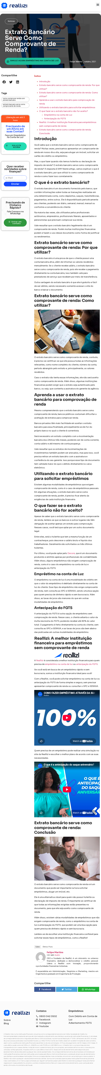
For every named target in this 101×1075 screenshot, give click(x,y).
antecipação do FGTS (87, 664)
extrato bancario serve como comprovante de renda (14, 105)
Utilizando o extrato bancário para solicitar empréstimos (67, 107)
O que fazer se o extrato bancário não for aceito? (63, 111)
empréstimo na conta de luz (59, 664)
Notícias (11, 21)
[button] (98, 4)
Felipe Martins (55, 952)
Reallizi (39, 660)
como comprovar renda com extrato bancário (14, 99)
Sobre (37, 947)
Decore (71, 553)
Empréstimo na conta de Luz (58, 115)
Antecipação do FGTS (55, 118)
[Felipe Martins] (41, 961)
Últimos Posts (48, 947)
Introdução (44, 81)
